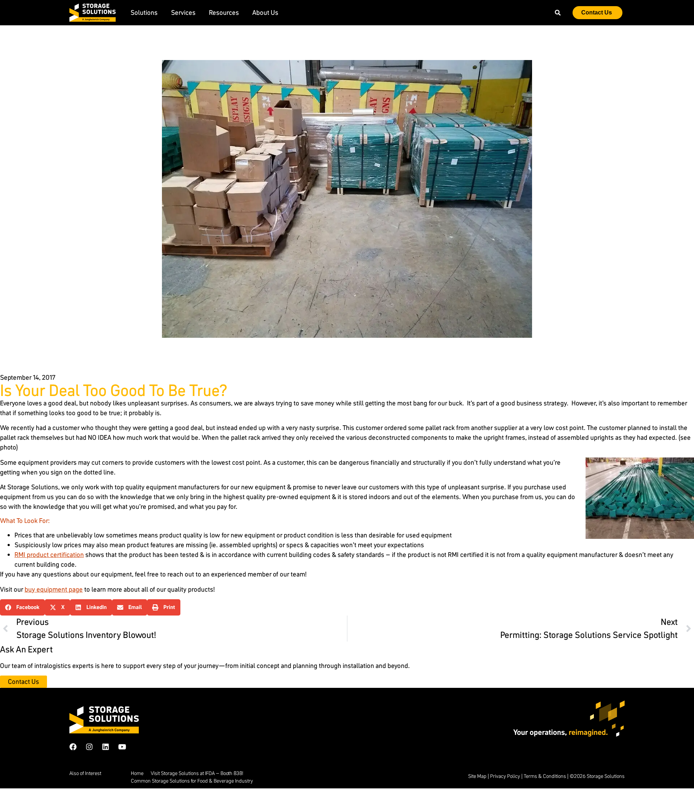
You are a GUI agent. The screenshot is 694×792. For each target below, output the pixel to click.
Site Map (477, 776)
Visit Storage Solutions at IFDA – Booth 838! (197, 773)
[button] (22, 607)
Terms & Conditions (545, 776)
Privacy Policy (505, 776)
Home (137, 773)
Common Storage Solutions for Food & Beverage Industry (192, 780)
